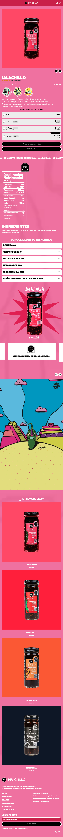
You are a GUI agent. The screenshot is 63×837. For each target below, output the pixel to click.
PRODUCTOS (7, 796)
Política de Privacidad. (40, 793)
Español (57, 832)
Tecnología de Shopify (21, 828)
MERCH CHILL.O (8, 803)
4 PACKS (5, 800)
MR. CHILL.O (9, 828)
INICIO (4, 793)
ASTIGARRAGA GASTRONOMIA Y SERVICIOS (27, 788)
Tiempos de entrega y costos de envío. (46, 799)
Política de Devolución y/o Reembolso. (46, 796)
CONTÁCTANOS (8, 809)
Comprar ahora (31, 149)
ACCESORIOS (7, 806)
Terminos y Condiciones (41, 801)
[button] (57, 3)
